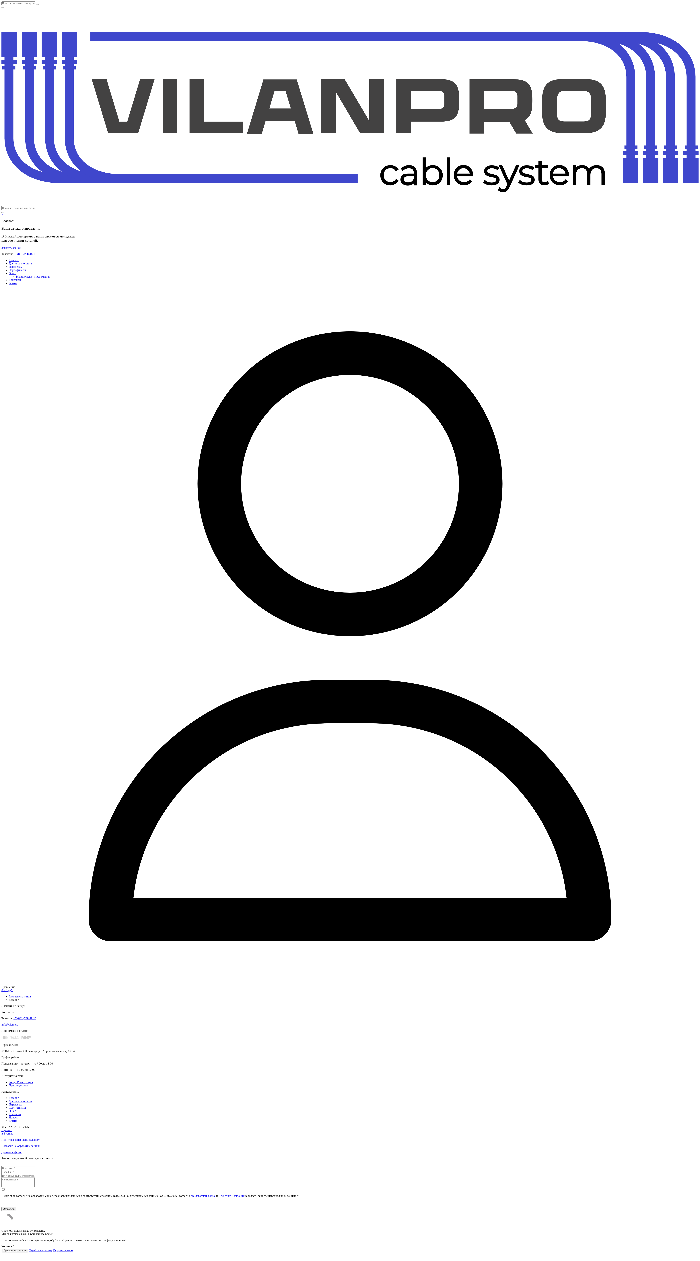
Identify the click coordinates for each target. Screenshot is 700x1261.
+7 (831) (24, 254)
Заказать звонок (11, 247)
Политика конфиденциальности (21, 1139)
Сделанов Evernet (7, 1132)
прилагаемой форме (203, 1195)
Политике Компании (232, 1195)
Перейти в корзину (40, 1250)
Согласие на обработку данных (20, 1145)
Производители (18, 1085)
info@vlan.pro (9, 1024)
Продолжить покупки (14, 1250)
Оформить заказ (63, 1250)
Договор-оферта (11, 1152)
